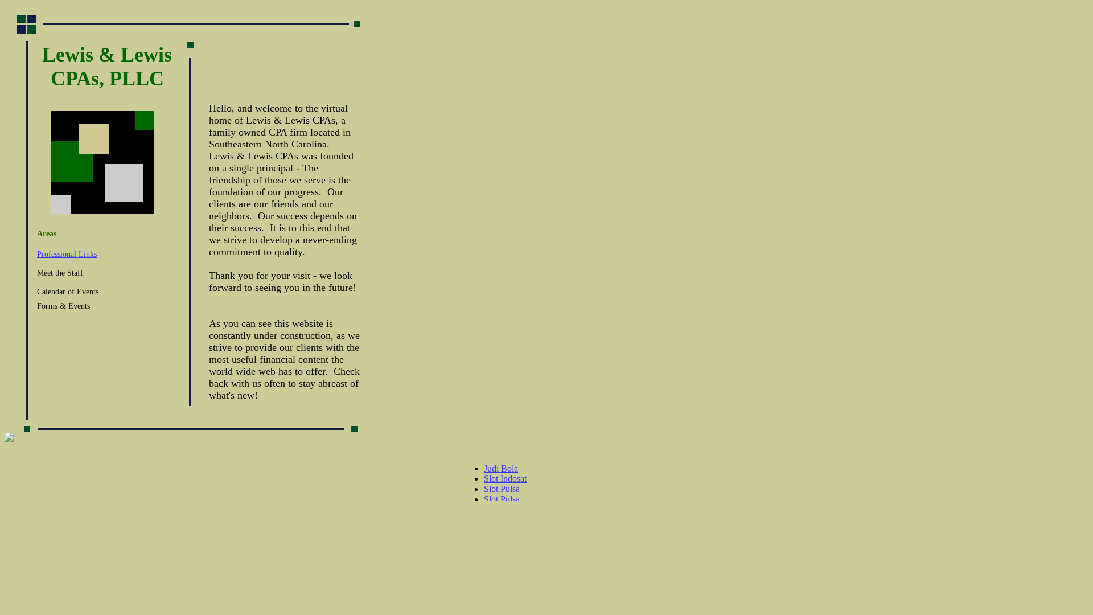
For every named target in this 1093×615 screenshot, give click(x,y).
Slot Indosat (505, 478)
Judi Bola (501, 468)
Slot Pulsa (502, 489)
